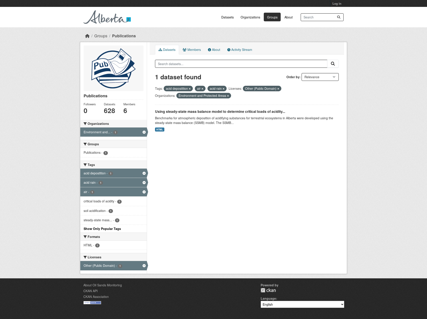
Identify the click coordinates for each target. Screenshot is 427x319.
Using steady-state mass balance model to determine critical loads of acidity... (220, 111)
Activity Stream (241, 49)
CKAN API (90, 291)
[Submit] (338, 17)
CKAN (268, 290)
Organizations (250, 17)
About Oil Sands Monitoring (102, 285)
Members (194, 49)
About (288, 17)
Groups (272, 17)
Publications (124, 35)
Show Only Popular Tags (102, 228)
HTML (159, 129)
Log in (336, 3)
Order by (293, 77)
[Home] (87, 35)
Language (268, 298)
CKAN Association (96, 296)
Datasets (227, 17)
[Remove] (190, 88)
